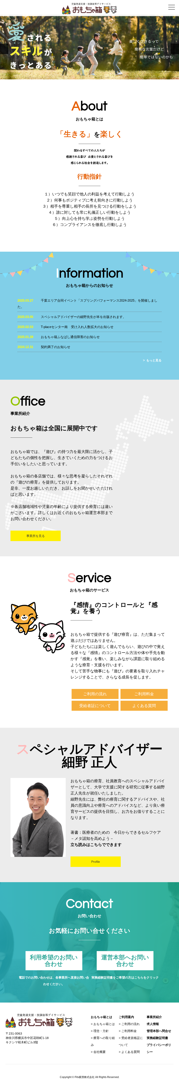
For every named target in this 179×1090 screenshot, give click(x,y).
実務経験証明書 (157, 1038)
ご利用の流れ (95, 694)
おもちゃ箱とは (104, 1024)
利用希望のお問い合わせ (54, 960)
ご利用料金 (144, 694)
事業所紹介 (154, 1017)
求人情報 (153, 1024)
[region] (89, 47)
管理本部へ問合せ (159, 1031)
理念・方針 (101, 1031)
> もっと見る (152, 360)
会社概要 (99, 1052)
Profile (95, 861)
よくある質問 (144, 706)
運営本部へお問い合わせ (125, 960)
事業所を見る (35, 536)
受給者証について (95, 706)
